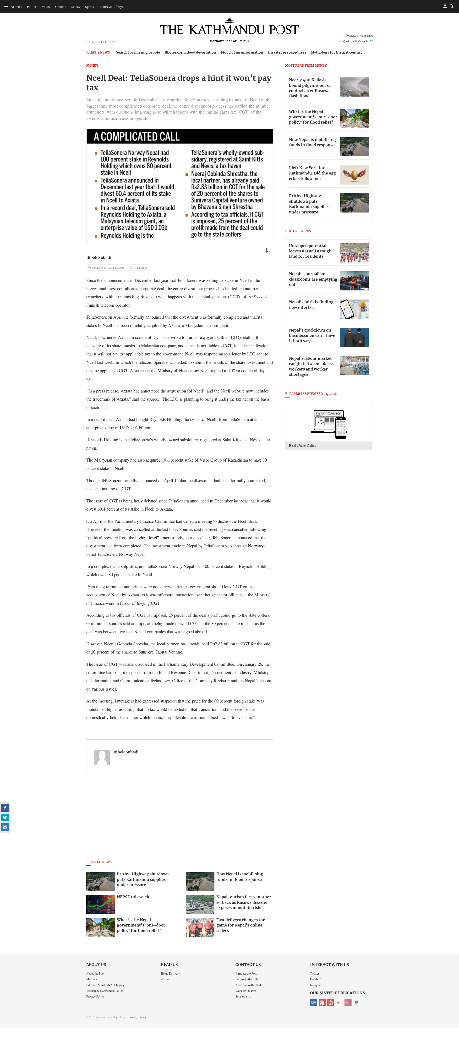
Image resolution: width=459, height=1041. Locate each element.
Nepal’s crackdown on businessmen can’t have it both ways (312, 335)
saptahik (322, 1002)
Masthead (92, 979)
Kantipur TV (356, 1002)
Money (75, 7)
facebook (5, 808)
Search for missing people (138, 52)
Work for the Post (245, 990)
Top (450, 1004)
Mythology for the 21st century (336, 52)
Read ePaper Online (302, 445)
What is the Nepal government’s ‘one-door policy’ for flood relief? (313, 117)
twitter (5, 817)
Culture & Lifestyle (111, 7)
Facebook (316, 979)
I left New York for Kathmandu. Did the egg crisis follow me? (312, 173)
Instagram (316, 985)
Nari (339, 1002)
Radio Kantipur (348, 1002)
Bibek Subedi (98, 258)
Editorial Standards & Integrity (105, 985)
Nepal (330, 1002)
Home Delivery (170, 973)
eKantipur (313, 1002)
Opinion (60, 7)
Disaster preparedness (287, 52)
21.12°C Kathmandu (361, 35)
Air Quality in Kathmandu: (356, 41)
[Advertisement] (179, 823)
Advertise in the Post (248, 985)
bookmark (268, 250)
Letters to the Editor (247, 979)
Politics (32, 7)
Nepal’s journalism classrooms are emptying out (313, 279)
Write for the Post (246, 973)
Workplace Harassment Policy (104, 990)
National (16, 7)
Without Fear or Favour (229, 41)
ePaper (165, 979)
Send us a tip (243, 996)
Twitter (314, 973)
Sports (89, 7)
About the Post (95, 973)
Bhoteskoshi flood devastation (190, 52)
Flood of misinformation (242, 52)
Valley (46, 7)
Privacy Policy (95, 996)
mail (5, 827)
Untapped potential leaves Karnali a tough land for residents (310, 251)
